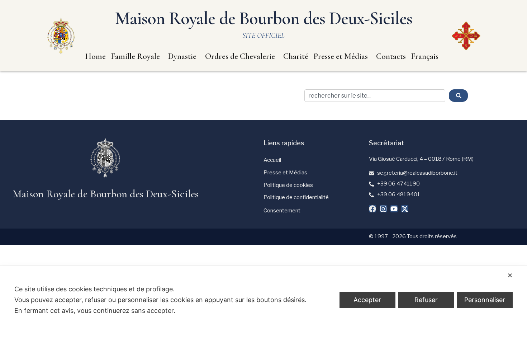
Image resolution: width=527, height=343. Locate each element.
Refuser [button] (426, 300)
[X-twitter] (404, 208)
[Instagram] (383, 208)
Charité (295, 56)
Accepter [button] (367, 300)
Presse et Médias (340, 56)
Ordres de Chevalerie (240, 56)
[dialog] (263, 304)
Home (95, 56)
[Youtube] (394, 208)
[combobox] (374, 95)
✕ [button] (510, 275)
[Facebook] (372, 208)
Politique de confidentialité (296, 197)
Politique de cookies (288, 185)
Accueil (272, 160)
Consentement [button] (282, 210)
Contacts (391, 56)
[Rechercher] (458, 95)
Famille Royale (135, 56)
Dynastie (182, 56)
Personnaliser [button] (484, 300)
